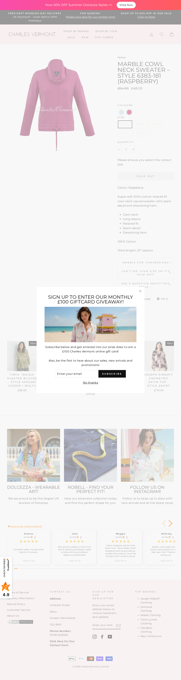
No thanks (90, 382)
